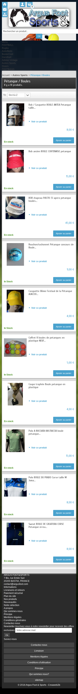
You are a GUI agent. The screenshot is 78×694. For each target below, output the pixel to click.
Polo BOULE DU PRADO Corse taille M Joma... (48, 479)
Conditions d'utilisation (39, 662)
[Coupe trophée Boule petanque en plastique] (15, 394)
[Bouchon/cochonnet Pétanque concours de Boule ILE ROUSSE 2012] (15, 254)
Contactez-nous (12, 623)
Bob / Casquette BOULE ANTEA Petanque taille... (50, 106)
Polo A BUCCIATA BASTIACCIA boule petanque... (46, 432)
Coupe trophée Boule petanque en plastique (47, 386)
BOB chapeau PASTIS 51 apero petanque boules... (50, 199)
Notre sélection (11, 605)
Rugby (5, 48)
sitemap (39, 680)
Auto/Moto (7, 51)
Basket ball (7, 54)
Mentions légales (12, 617)
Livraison (39, 650)
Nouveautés (10, 602)
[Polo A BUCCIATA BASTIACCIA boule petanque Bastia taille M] (15, 440)
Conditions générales (15, 620)
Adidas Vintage (10, 60)
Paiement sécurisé (13, 593)
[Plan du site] (4, 14)
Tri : (5, 95)
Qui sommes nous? (39, 674)
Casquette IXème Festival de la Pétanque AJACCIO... (50, 292)
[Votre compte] (22, 4)
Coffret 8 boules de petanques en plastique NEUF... (47, 339)
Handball (6, 57)
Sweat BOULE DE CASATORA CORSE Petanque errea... (46, 525)
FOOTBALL (8, 45)
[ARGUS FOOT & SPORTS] (39, 18)
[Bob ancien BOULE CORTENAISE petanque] (15, 161)
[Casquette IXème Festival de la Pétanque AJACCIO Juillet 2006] (15, 301)
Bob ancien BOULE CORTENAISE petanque (50, 151)
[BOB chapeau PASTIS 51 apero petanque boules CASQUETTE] (15, 208)
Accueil (6, 75)
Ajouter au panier (63, 140)
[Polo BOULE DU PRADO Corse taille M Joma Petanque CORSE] (15, 487)
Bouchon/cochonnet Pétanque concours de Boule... (51, 246)
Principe (8, 614)
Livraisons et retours (14, 590)
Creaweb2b (54, 685)
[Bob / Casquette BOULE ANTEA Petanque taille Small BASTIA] (15, 114)
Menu (5, 42)
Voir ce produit (39, 121)
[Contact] (4, 9)
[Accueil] (4, 4)
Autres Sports (9, 63)
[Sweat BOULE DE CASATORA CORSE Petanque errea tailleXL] (15, 534)
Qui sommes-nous (13, 611)
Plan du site (10, 596)
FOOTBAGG (8, 69)
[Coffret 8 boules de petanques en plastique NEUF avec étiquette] (15, 347)
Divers (5, 66)
